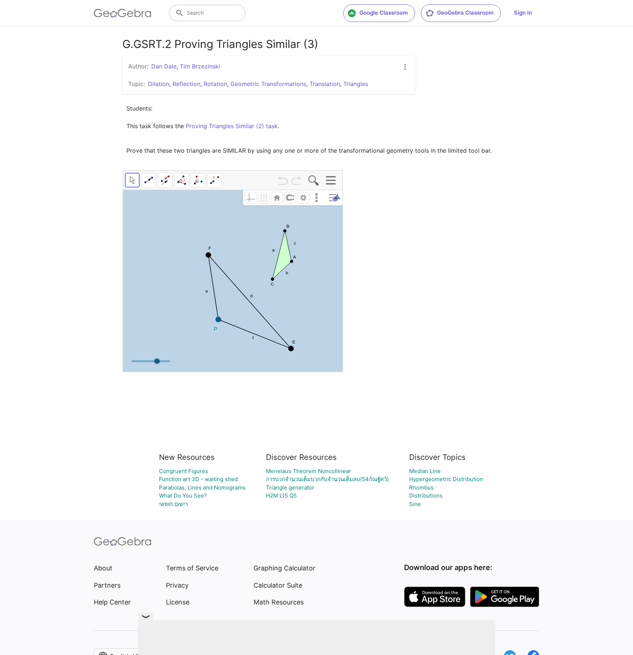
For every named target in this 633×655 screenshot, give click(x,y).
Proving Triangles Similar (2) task (232, 126)
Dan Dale (164, 66)
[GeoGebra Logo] (122, 13)
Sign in (523, 12)
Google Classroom (383, 12)
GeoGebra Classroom (465, 12)
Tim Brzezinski (200, 66)
